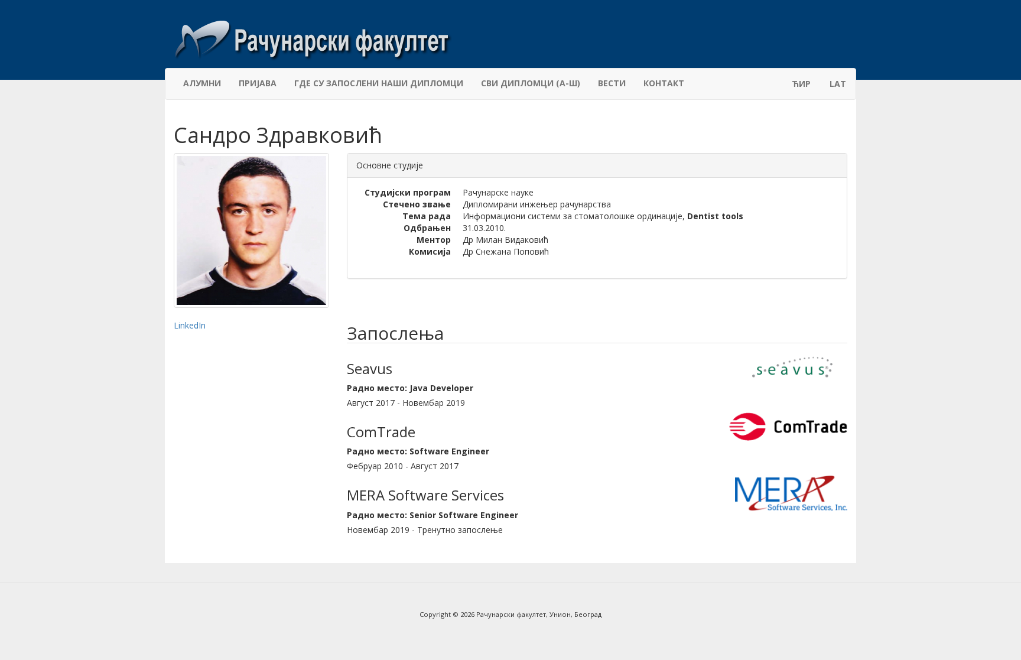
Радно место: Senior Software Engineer (432, 515)
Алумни (202, 83)
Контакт (663, 83)
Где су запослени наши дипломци (378, 83)
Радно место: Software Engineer (418, 451)
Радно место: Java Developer (410, 388)
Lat (838, 83)
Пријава (258, 83)
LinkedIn (190, 325)
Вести (612, 83)
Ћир (801, 83)
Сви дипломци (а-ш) (530, 83)
